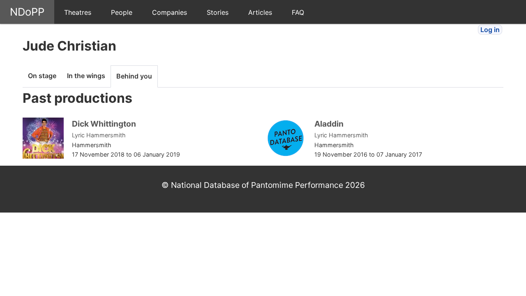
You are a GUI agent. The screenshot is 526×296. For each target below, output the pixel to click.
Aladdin (329, 124)
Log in (490, 29)
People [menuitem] (121, 12)
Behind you (134, 76)
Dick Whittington (104, 124)
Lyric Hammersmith (99, 135)
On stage (42, 76)
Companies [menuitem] (169, 12)
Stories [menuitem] (217, 12)
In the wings (86, 76)
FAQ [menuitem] (298, 12)
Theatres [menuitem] (77, 12)
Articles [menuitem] (260, 12)
